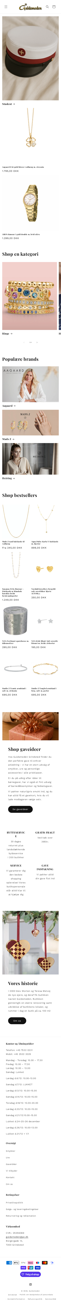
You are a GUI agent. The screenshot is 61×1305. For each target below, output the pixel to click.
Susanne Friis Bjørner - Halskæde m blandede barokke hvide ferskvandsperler (13, 592)
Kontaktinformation (16, 1299)
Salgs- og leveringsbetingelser (22, 1209)
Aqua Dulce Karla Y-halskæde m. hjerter (44, 542)
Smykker (10, 1151)
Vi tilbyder (11, 1171)
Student (7, 103)
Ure (8, 1157)
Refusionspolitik (35, 1299)
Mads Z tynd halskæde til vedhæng (13, 542)
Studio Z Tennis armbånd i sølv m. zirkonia (14, 689)
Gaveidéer (11, 1164)
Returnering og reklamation (21, 1216)
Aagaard (7, 405)
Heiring (7, 478)
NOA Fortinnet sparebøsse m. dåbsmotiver (15, 642)
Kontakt (10, 1177)
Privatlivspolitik (14, 1202)
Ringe (5, 333)
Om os (17, 1020)
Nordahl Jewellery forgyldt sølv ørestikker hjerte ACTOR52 (43, 591)
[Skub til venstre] (24, 342)
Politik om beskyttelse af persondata (36, 1295)
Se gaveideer (20, 809)
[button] (6, 7)
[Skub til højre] (37, 342)
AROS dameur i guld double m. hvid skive (21, 234)
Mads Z (6, 439)
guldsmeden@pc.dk (17, 1237)
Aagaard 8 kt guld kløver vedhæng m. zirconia (23, 167)
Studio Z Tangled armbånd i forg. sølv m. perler (44, 689)
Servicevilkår (50, 1299)
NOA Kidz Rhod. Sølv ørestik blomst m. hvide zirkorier (44, 642)
